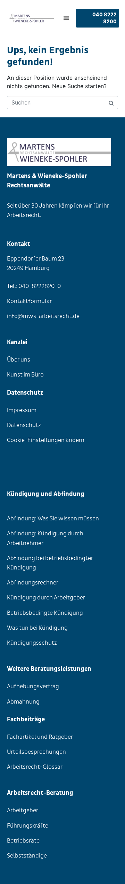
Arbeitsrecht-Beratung (40, 793)
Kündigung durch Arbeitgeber (46, 597)
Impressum (21, 410)
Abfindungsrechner (32, 582)
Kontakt (18, 244)
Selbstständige (27, 855)
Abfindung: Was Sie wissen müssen (53, 518)
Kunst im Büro (25, 374)
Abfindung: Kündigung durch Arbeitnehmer (45, 538)
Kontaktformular (29, 301)
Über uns (18, 359)
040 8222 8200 (104, 18)
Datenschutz (24, 425)
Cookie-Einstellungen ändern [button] (45, 440)
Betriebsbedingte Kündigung (45, 613)
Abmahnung (23, 701)
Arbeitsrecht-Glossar (34, 766)
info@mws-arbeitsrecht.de (43, 316)
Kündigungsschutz (32, 642)
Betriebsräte (23, 840)
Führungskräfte (27, 825)
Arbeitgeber (22, 810)
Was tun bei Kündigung (37, 627)
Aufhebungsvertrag (33, 686)
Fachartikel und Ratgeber (40, 736)
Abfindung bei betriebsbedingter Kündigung (50, 563)
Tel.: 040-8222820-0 (34, 286)
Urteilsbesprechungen (36, 751)
